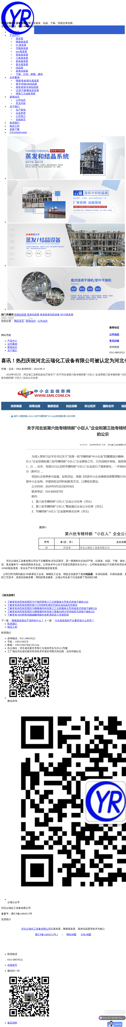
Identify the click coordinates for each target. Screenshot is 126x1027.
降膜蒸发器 (22, 41)
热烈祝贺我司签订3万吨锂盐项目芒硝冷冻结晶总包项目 (42, 605)
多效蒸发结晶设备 (50, 314)
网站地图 (71, 934)
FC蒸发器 (21, 45)
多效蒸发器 (22, 61)
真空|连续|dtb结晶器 (26, 84)
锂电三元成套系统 (25, 93)
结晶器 (19, 67)
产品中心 (15, 35)
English (23, 132)
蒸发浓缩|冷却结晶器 (27, 87)
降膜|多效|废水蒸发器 (27, 80)
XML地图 (86, 934)
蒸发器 (19, 38)
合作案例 (15, 77)
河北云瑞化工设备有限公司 (36, 928)
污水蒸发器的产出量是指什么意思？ (74, 620)
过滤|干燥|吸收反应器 (27, 90)
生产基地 (21, 109)
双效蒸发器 (22, 54)
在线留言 (21, 119)
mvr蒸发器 (21, 51)
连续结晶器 (20, 314)
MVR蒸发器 (66, 314)
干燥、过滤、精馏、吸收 (29, 74)
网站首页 (15, 32)
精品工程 (15, 126)
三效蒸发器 (22, 58)
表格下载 (15, 129)
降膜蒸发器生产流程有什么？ (28, 620)
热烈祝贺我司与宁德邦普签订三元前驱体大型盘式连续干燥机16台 (48, 602)
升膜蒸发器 (22, 48)
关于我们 (15, 106)
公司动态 (21, 100)
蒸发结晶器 (22, 71)
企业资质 (21, 113)
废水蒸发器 (22, 64)
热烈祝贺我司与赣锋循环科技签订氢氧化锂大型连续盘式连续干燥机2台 (51, 611)
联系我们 (15, 122)
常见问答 (21, 103)
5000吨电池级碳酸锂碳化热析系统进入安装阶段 (38, 614)
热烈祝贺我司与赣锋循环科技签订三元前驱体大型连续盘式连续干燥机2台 (52, 608)
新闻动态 (15, 97)
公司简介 (21, 116)
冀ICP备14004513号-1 (46, 934)
